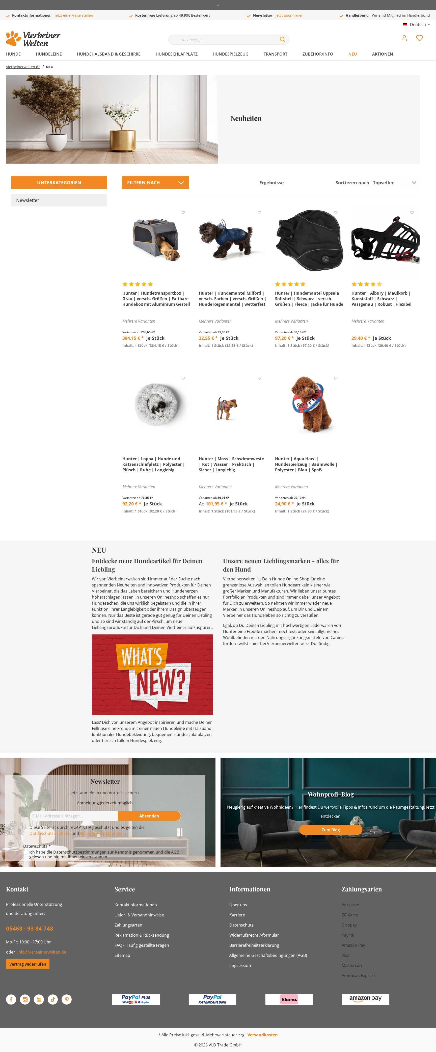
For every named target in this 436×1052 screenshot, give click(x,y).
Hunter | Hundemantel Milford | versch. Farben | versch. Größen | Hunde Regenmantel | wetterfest (232, 298)
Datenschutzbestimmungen (79, 852)
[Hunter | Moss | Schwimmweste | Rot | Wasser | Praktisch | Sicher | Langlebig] (233, 406)
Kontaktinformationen (136, 905)
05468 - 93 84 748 (29, 928)
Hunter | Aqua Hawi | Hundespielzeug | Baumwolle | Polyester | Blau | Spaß (306, 464)
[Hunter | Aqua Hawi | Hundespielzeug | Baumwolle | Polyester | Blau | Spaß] (309, 406)
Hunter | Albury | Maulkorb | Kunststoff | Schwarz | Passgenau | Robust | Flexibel (381, 298)
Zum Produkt (156, 357)
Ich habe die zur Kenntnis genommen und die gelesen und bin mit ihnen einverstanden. (104, 854)
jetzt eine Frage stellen (74, 15)
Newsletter (27, 200)
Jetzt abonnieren (290, 15)
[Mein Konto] (404, 39)
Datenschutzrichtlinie (50, 833)
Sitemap (122, 955)
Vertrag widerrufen (27, 964)
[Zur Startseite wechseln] (33, 38)
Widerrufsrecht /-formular (254, 935)
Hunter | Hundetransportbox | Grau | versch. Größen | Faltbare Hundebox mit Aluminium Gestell (156, 298)
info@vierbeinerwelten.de (41, 952)
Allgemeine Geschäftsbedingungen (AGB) (268, 955)
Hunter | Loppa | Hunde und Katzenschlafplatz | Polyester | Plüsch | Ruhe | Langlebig (153, 464)
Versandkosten (263, 1035)
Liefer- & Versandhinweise (139, 915)
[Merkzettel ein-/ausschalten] (183, 212)
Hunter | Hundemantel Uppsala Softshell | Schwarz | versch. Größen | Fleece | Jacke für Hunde (309, 298)
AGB (175, 852)
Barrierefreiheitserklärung (254, 945)
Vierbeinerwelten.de (23, 66)
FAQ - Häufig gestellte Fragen (142, 945)
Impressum (240, 965)
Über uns (238, 905)
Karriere (237, 915)
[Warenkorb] (432, 34)
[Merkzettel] (419, 39)
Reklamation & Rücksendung (142, 935)
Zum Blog (331, 830)
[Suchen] (282, 40)
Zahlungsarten (128, 925)
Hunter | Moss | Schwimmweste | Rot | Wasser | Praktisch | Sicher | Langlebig (231, 464)
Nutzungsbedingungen (102, 833)
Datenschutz (241, 925)
